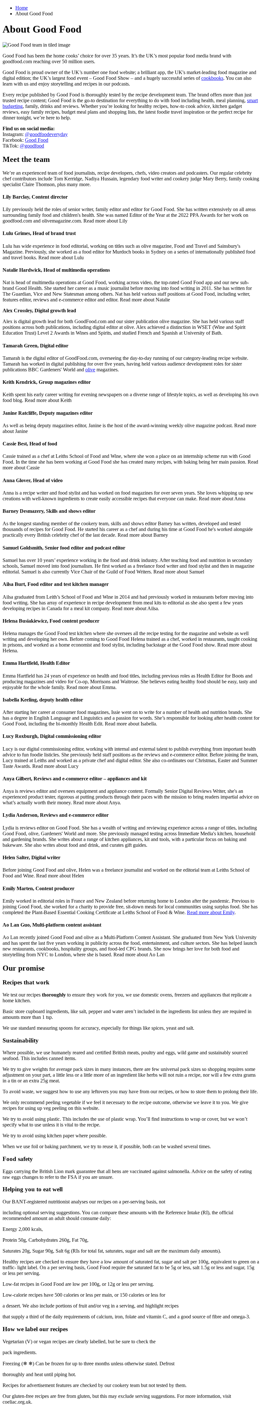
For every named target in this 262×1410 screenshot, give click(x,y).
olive (90, 369)
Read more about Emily (211, 912)
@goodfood (32, 145)
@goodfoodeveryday (46, 134)
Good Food (36, 140)
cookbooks (212, 78)
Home (21, 8)
